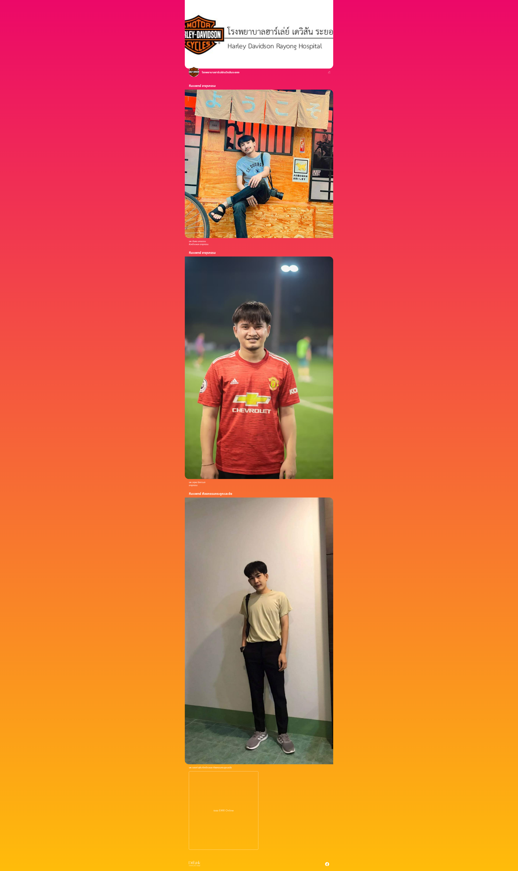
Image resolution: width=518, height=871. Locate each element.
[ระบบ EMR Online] (223, 845)
